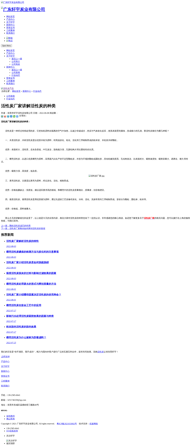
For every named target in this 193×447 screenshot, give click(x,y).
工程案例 (10, 30)
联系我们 (10, 33)
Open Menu (6, 46)
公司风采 (16, 64)
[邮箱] (9, 38)
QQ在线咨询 (12, 431)
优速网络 (93, 424)
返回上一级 (17, 59)
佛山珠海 (10, 419)
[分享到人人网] (11, 116)
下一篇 (23, 228)
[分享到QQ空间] (2, 116)
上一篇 (15, 226)
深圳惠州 (10, 416)
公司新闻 (16, 72)
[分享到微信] (14, 116)
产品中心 (10, 19)
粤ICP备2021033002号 (67, 424)
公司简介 (16, 61)
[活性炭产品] (7, 88)
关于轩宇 (10, 22)
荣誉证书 (10, 27)
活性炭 (100, 352)
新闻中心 (10, 25)
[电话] (9, 41)
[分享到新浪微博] (5, 116)
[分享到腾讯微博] (8, 116)
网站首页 (10, 16)
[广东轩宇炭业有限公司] (12, 2)
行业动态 (16, 75)
